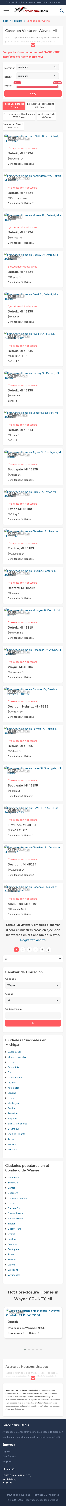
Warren (12, 1144)
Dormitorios (10, 68)
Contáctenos (9, 1456)
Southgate (13, 1249)
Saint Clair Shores (17, 1123)
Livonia (11, 1098)
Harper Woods (16, 1218)
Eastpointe (13, 1067)
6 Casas (46, 115)
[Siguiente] (48, 950)
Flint (10, 1072)
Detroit (11, 1062)
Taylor (11, 1139)
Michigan (17, 21)
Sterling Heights (16, 1134)
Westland (13, 1149)
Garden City (14, 1208)
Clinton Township (17, 1057)
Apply (33, 93)
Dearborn (13, 1193)
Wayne (11, 1264)
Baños (8, 76)
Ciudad (9, 994)
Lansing (12, 1093)
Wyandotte (14, 1275)
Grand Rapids (15, 1077)
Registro (7, 1461)
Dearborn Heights (17, 1198)
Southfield (13, 1128)
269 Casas (40, 105)
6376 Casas (14, 105)
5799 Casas (19, 115)
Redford (12, 1108)
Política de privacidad (18, 1494)
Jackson (12, 1082)
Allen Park (13, 1177)
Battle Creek (14, 1052)
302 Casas (13, 126)
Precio (8, 85)
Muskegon (13, 1103)
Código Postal (13, 1009)
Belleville (13, 1182)
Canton (12, 1187)
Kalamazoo (13, 1087)
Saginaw (12, 1118)
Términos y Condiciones (46, 1494)
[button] (25, 1349)
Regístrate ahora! (32, 940)
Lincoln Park (14, 1228)
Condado (10, 979)
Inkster (11, 1223)
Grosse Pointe (15, 1213)
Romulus (12, 1244)
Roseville (13, 1113)
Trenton (12, 1259)
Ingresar (7, 1451)
